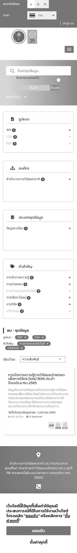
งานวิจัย (13, 304)
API (10, 130)
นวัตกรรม (14, 311)
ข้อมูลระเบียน (16, 228)
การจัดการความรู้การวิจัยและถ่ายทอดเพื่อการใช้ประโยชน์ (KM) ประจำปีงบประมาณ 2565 (36, 379)
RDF (10, 143)
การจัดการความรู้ (19, 277)
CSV (11, 136)
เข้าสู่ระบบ (68, 23)
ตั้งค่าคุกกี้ (38, 542)
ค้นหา (34, 87)
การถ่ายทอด (16, 284)
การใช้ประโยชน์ (17, 297)
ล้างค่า (55, 87)
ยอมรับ (38, 531)
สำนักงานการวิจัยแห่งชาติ (24, 179)
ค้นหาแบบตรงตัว (27, 77)
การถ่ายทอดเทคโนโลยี (22, 290)
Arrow (41, 15)
